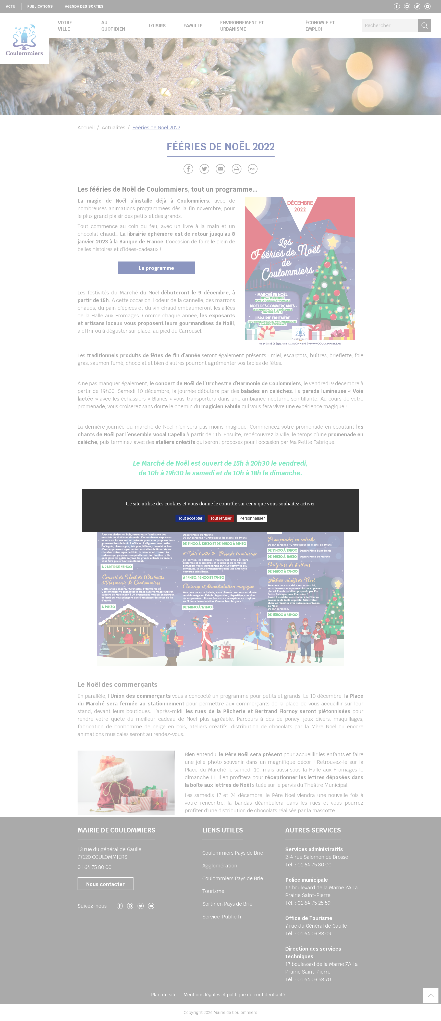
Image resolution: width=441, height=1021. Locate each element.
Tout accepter (190, 518)
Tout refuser (220, 518)
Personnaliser (252, 518)
